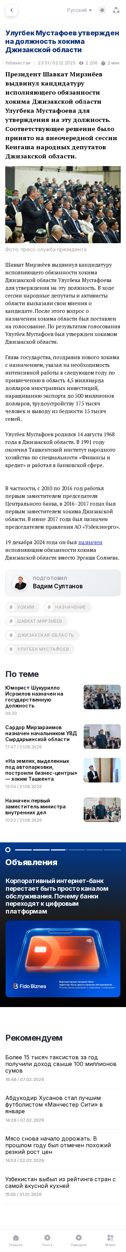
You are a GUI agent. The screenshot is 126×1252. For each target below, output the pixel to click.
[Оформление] (102, 10)
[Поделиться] (116, 10)
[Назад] (12, 10)
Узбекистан (17, 63)
